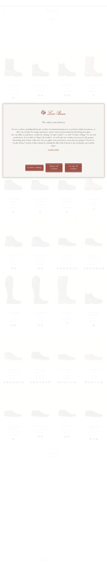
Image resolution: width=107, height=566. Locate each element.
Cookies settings (34, 168)
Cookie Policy (53, 150)
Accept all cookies (73, 167)
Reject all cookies (54, 167)
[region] (53, 141)
